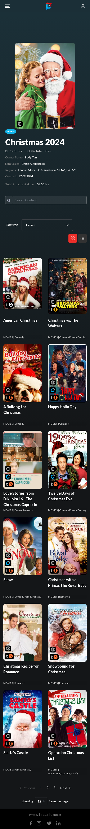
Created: (11, 176)
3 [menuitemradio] (54, 787)
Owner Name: (14, 157)
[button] (7, 6)
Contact (55, 814)
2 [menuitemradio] (48, 787)
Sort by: (12, 225)
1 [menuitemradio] (41, 787)
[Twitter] (49, 823)
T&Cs (44, 814)
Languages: (12, 163)
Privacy (33, 814)
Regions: (11, 170)
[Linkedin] (57, 823)
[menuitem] (66, 788)
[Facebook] (32, 823)
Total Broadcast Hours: (20, 184)
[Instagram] (39, 823)
